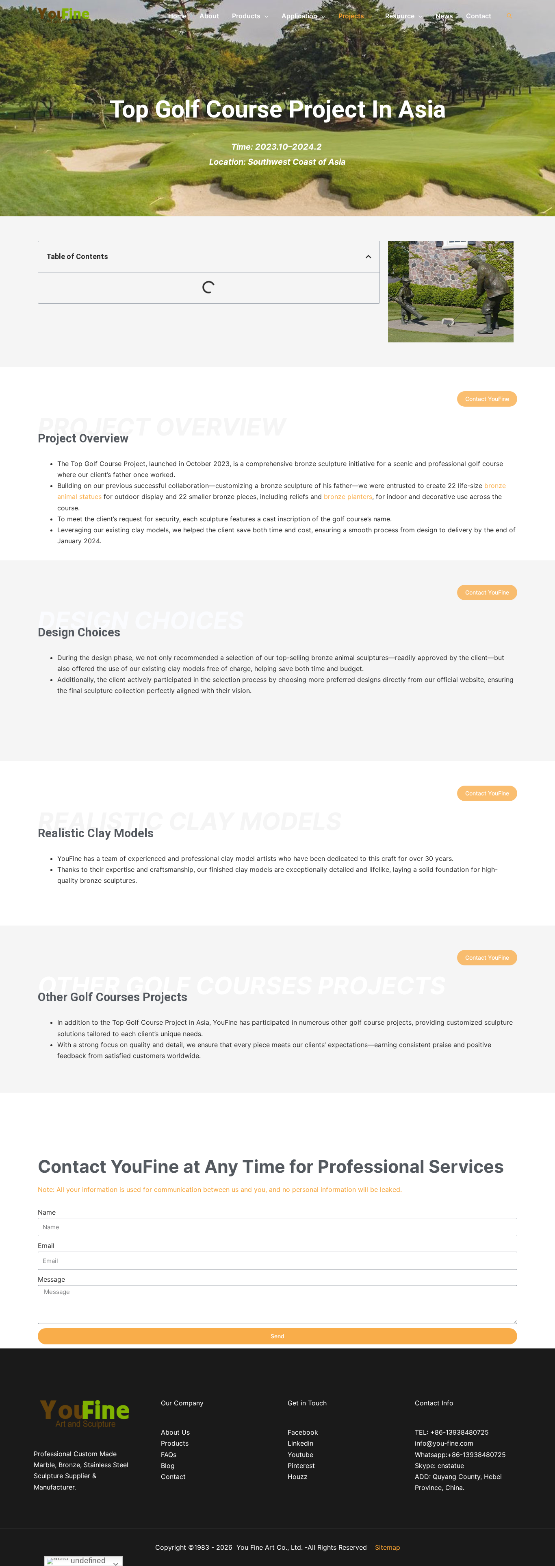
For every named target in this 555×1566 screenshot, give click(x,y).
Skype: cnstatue (439, 1465)
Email (46, 1245)
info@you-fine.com (444, 1443)
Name (47, 1212)
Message (51, 1279)
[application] (264, 16)
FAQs (168, 1455)
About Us (175, 1432)
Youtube (300, 1455)
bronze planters (348, 496)
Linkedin (300, 1443)
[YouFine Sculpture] (62, 15)
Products (175, 1443)
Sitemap (387, 1547)
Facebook (303, 1432)
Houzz (298, 1476)
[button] (368, 256)
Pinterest (301, 1465)
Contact (173, 1476)
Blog (168, 1465)
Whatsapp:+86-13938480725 (460, 1455)
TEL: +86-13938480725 (452, 1432)
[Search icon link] (509, 16)
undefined (87, 1560)
